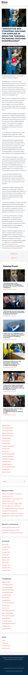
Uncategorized (5, 469)
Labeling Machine (6, 443)
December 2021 (6, 570)
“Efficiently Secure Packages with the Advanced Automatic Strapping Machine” (14, 312)
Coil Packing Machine (7, 430)
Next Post (14, 258)
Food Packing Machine (7, 435)
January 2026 (5, 544)
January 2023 (5, 562)
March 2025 (5, 549)
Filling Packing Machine (8, 433)
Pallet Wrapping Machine (8, 454)
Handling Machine (6, 438)
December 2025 (6, 547)
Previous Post (14, 253)
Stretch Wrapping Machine (8, 466)
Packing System (6, 448)
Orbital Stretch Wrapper (8, 446)
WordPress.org (6, 648)
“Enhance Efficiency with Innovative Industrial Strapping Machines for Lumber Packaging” (12, 363)
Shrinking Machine (6, 461)
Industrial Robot (6, 441)
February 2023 (5, 560)
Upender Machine (6, 472)
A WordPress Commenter (8, 532)
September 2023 (6, 557)
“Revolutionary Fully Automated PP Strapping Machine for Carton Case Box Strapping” (13, 285)
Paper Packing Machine (8, 456)
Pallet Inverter (5, 451)
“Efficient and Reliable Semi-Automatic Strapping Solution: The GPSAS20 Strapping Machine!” (14, 335)
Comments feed (6, 645)
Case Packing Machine (7, 428)
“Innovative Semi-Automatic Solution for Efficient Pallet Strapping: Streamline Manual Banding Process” (13, 387)
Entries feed (5, 643)
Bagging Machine (6, 425)
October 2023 (5, 554)
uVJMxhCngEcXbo (6, 527)
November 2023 (6, 552)
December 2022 (6, 565)
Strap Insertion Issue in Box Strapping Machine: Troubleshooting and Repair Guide (13, 411)
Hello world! (16, 527)
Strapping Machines (7, 43)
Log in (3, 640)
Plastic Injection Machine (8, 459)
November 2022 (6, 567)
